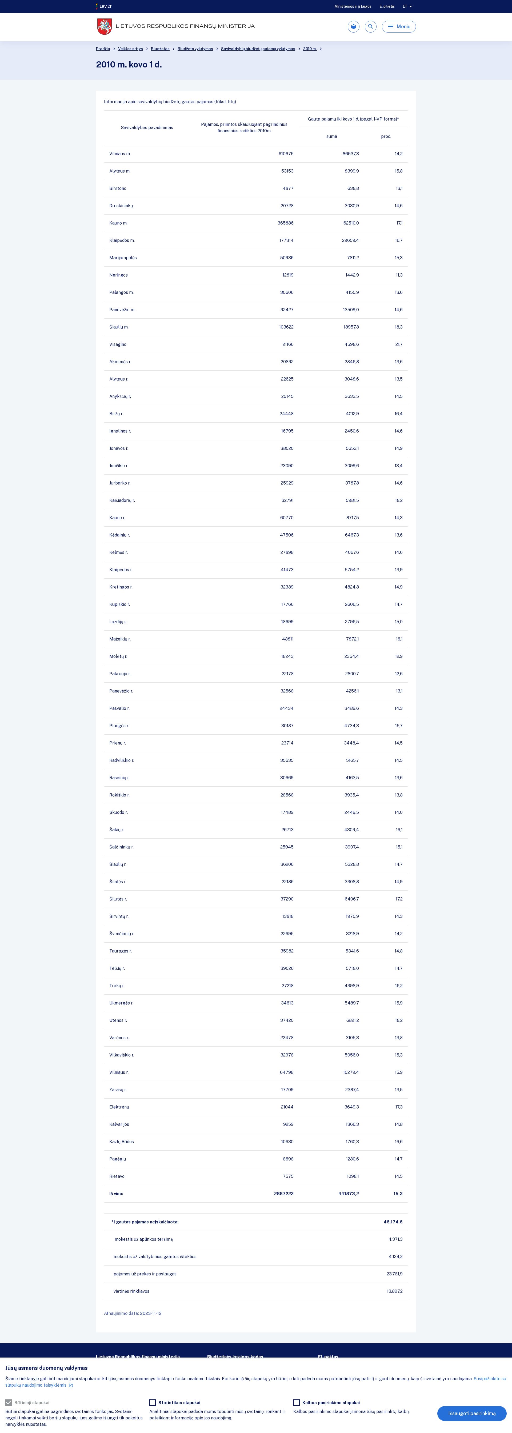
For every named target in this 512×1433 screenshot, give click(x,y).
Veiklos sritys (130, 49)
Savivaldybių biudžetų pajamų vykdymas (258, 49)
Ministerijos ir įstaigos (352, 6)
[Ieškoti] (371, 27)
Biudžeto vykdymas (195, 49)
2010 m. (310, 49)
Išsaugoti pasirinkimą (472, 1413)
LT (405, 6)
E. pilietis (387, 6)
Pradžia (103, 49)
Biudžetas (160, 49)
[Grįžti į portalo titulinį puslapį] (104, 6)
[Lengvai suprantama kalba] (353, 27)
